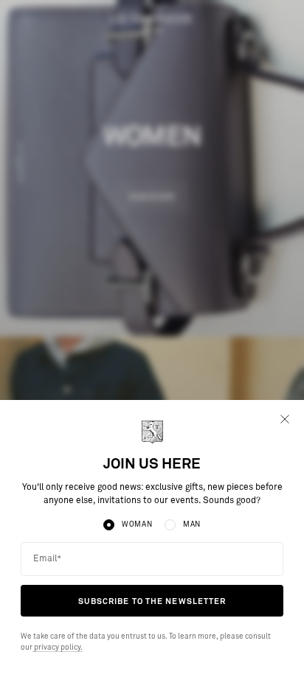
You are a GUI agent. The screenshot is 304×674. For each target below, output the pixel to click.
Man (192, 524)
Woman (137, 524)
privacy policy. (57, 647)
